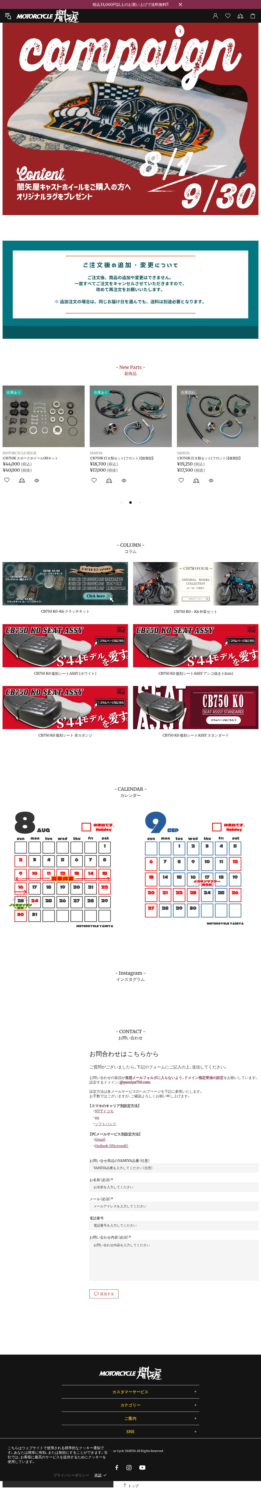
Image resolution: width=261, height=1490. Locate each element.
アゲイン (9, 453)
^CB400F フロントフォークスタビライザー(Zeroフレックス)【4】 (217, 460)
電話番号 (96, 1218)
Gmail (100, 1139)
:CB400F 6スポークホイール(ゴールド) (32, 458)
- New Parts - (130, 370)
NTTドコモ (104, 1111)
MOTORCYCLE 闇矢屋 (47, 16)
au (97, 1117)
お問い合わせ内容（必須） (109, 1237)
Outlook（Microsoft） (111, 1146)
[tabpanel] (130, 119)
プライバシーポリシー (71, 1475)
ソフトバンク (105, 1124)
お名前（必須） (100, 1180)
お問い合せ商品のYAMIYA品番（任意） (119, 1160)
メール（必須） (100, 1199)
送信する (107, 1294)
